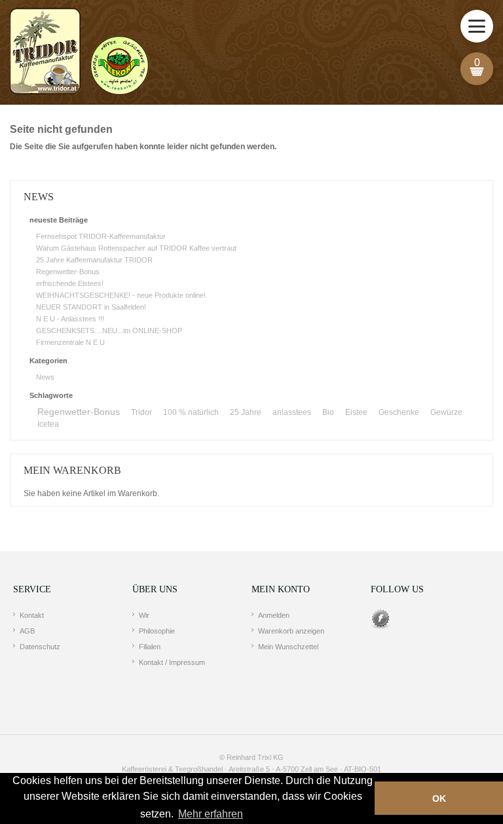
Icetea (48, 424)
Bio (328, 412)
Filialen (149, 647)
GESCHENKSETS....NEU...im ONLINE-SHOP (109, 330)
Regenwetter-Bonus (68, 272)
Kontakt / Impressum (172, 662)
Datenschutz (40, 647)
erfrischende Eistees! (69, 283)
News (45, 377)
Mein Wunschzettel (288, 647)
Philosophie (157, 631)
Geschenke (399, 412)
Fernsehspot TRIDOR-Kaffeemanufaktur (101, 236)
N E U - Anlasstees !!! (70, 319)
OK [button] (439, 798)
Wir (144, 615)
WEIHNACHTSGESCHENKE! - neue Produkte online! (121, 295)
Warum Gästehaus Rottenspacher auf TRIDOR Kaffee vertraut (136, 248)
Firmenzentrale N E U (70, 342)
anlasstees (291, 412)
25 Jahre (245, 412)
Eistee (356, 412)
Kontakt (32, 615)
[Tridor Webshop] (79, 52)
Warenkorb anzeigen (291, 631)
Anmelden (273, 615)
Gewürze (446, 412)
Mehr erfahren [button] (210, 813)
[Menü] (476, 26)
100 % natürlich (191, 412)
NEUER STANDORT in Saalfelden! (91, 307)
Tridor (141, 412)
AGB (27, 631)
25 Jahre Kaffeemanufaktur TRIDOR (94, 260)
